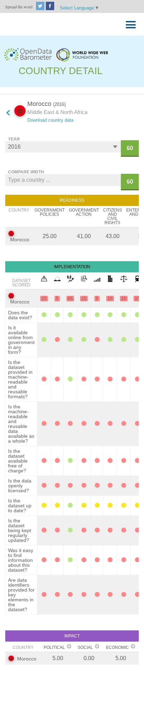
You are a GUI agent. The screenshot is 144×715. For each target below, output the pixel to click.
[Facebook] (50, 8)
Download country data (50, 120)
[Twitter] (40, 8)
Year (14, 139)
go (130, 148)
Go (130, 181)
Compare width (26, 172)
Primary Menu (128, 23)
